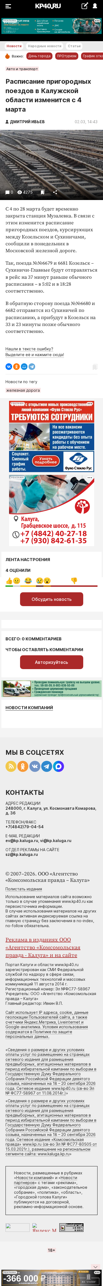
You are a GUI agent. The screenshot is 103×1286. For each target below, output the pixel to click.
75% (74, 581)
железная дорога (23, 390)
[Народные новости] (84, 5)
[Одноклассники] (16, 366)
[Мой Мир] (24, 366)
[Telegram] (32, 366)
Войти (95, 6)
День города (39, 56)
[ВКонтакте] (8, 366)
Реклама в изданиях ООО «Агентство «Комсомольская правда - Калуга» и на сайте (42, 948)
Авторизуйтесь (51, 662)
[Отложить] (42, 192)
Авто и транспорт (22, 69)
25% (28, 581)
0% (9, 581)
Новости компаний (29, 707)
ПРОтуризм (66, 56)
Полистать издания (23, 889)
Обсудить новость (52, 599)
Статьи (74, 46)
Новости (14, 46)
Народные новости (44, 46)
